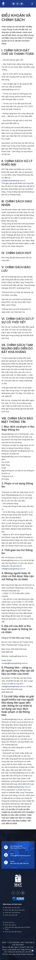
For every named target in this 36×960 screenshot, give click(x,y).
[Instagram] (18, 893)
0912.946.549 (14, 863)
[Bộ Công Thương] (18, 898)
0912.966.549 (24, 863)
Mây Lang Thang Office (17, 848)
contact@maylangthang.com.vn (20, 855)
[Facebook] (13, 893)
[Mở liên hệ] (32, 951)
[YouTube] (23, 893)
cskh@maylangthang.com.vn (13, 180)
